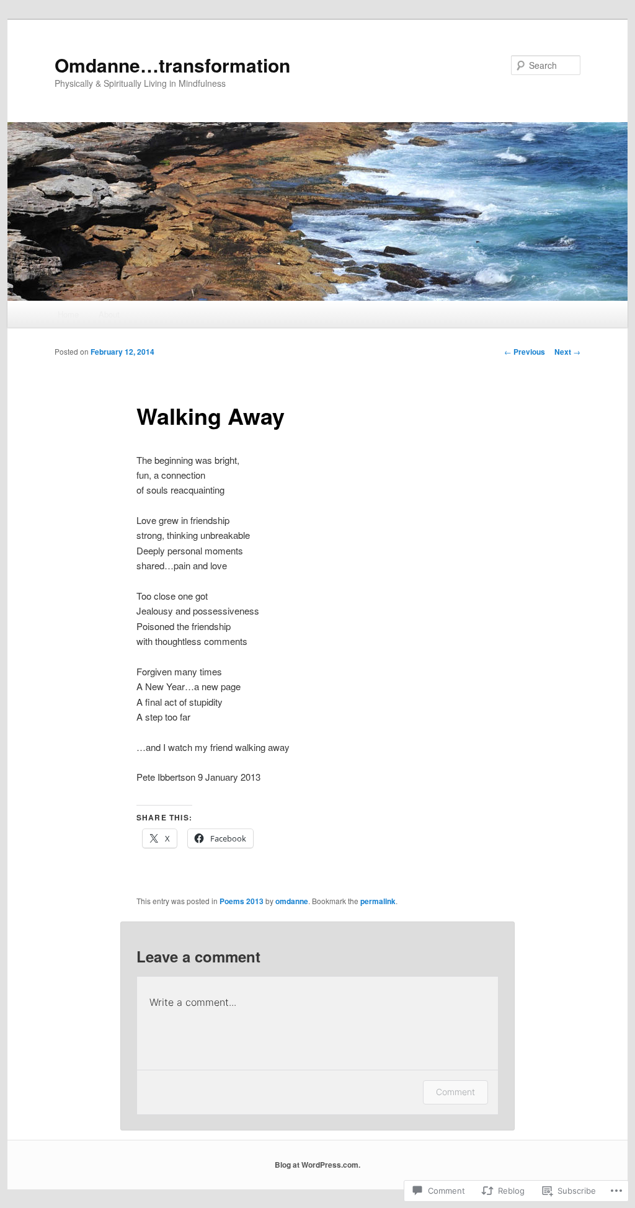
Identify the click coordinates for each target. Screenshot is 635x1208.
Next (567, 351)
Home (68, 314)
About (109, 314)
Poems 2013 (242, 901)
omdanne (291, 901)
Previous (524, 351)
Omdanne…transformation (172, 64)
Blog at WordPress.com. (317, 1164)
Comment (455, 1091)
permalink (378, 901)
